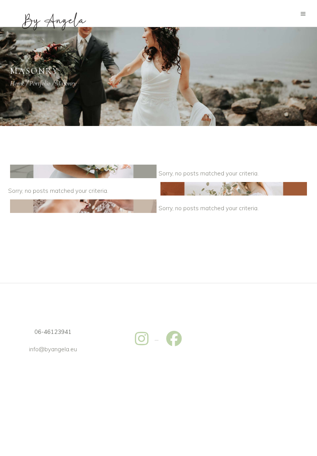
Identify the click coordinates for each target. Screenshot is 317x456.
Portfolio (39, 83)
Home (17, 83)
